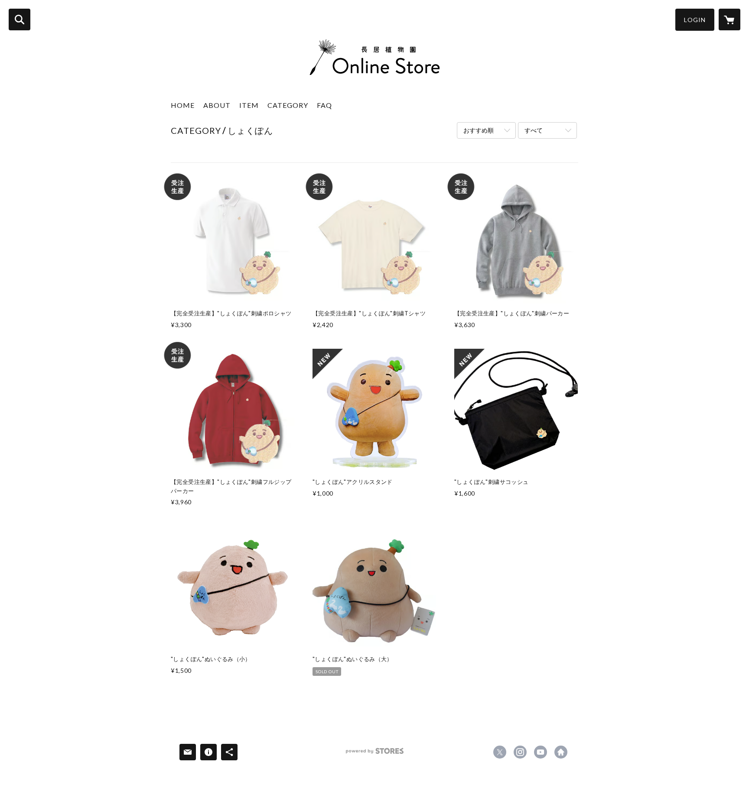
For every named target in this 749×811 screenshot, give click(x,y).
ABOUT (217, 105)
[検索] (19, 19)
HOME (183, 105)
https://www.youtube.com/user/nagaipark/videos (540, 752)
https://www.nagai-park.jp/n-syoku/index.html (560, 752)
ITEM (249, 105)
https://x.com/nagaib (499, 752)
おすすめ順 (478, 130)
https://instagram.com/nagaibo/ (520, 752)
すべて (533, 130)
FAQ (324, 105)
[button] (694, 20)
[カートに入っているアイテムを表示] (729, 19)
